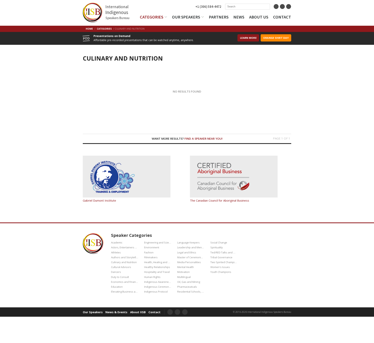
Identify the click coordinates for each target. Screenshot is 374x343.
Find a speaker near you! (203, 138)
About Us (258, 17)
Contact (282, 17)
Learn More (248, 38)
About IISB (138, 312)
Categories (151, 17)
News (238, 17)
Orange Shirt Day (276, 38)
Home (89, 28)
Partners (218, 17)
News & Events (116, 312)
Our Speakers (186, 17)
